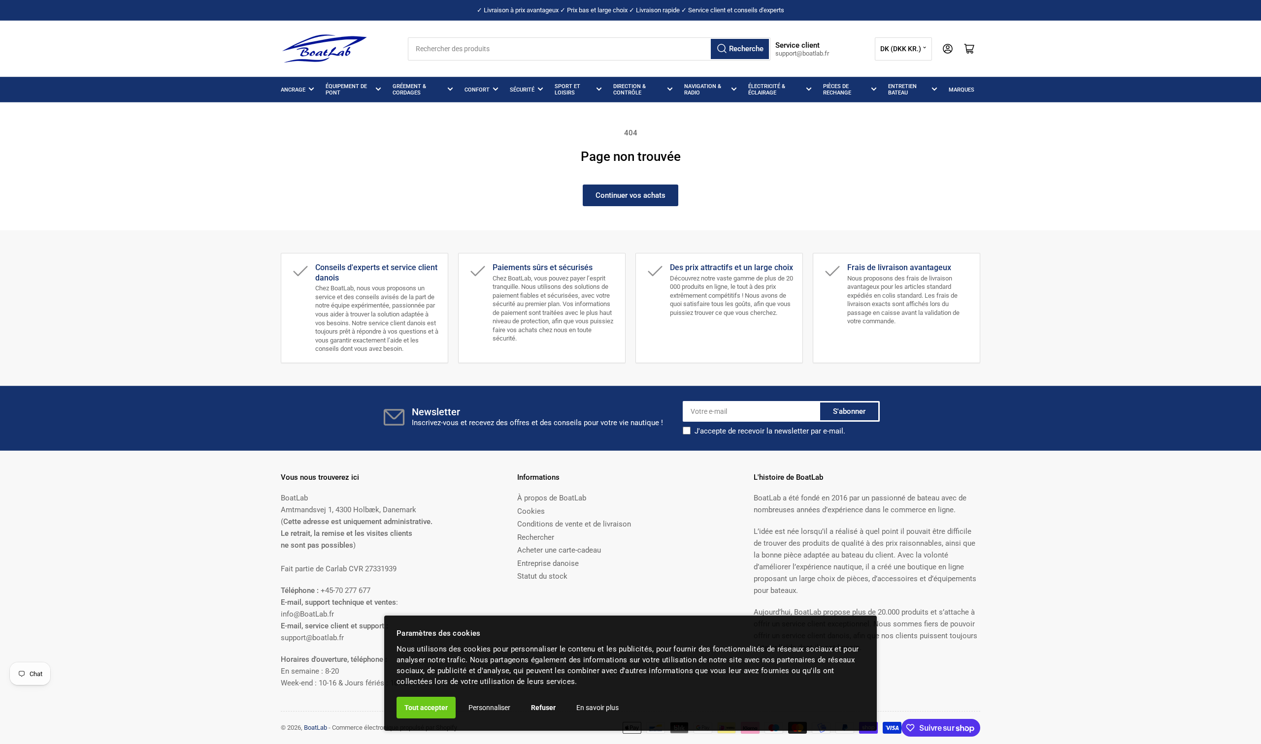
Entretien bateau (902, 89)
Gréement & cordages (409, 89)
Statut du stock (542, 576)
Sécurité (522, 90)
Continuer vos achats (630, 195)
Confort (477, 90)
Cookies (531, 511)
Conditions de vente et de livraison (574, 524)
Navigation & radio (702, 89)
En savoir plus (597, 708)
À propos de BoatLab (551, 498)
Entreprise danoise (548, 563)
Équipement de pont (346, 89)
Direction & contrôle (629, 89)
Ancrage (293, 90)
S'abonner (849, 411)
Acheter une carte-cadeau (559, 550)
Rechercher (535, 537)
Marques (961, 90)
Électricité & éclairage (766, 89)
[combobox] (589, 49)
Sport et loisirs (567, 89)
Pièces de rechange (837, 89)
